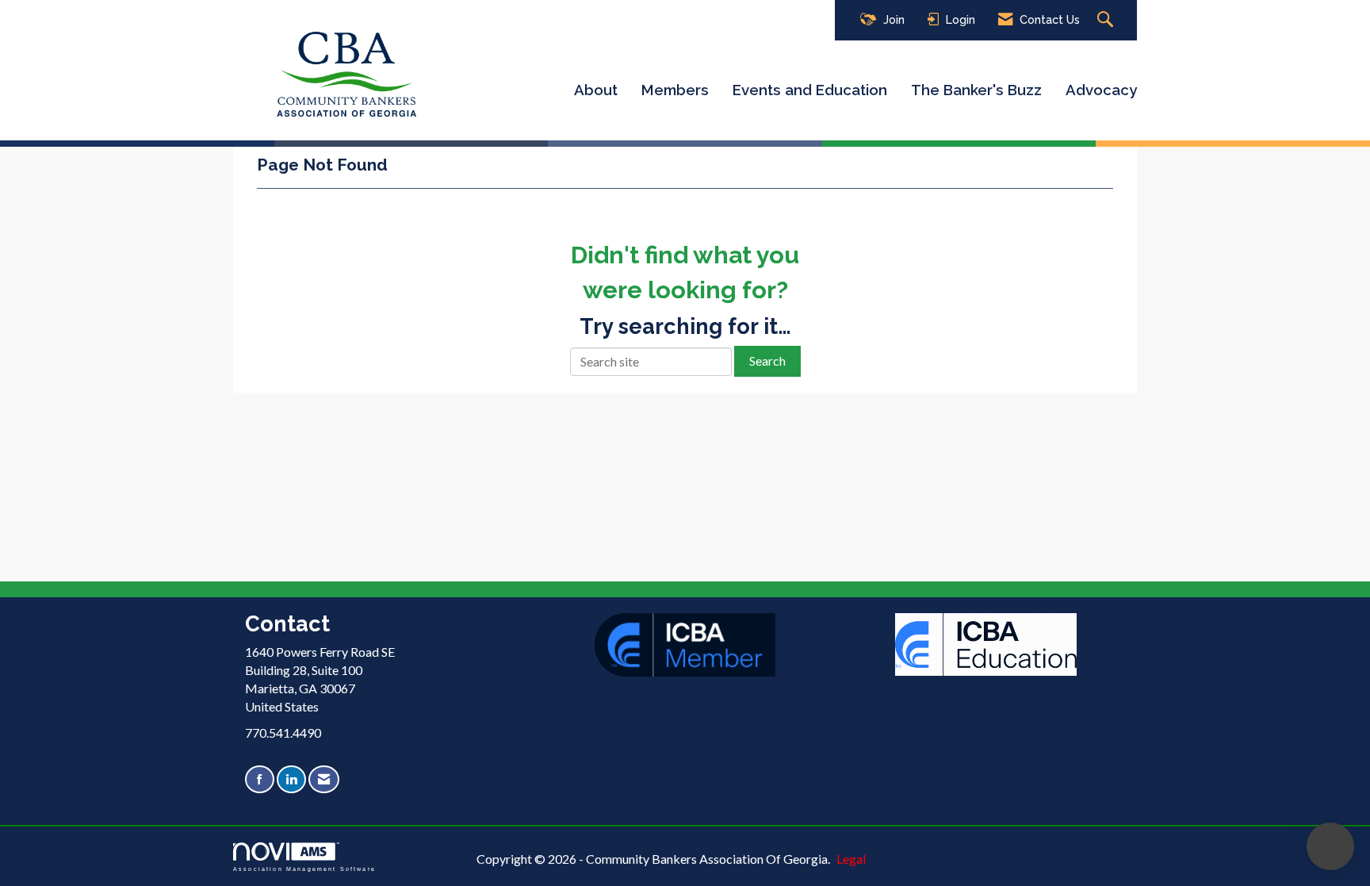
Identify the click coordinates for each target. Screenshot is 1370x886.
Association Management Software (304, 868)
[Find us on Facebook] (259, 779)
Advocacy (1101, 89)
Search (767, 360)
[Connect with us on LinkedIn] (291, 779)
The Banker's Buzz (976, 89)
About (596, 89)
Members (675, 89)
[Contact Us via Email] (323, 779)
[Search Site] (1107, 20)
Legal (851, 858)
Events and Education (810, 89)
